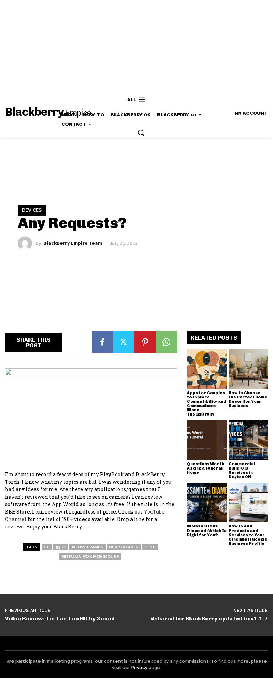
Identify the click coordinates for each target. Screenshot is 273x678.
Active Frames (87, 547)
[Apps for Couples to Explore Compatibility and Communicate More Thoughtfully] (207, 369)
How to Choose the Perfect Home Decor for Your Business (248, 399)
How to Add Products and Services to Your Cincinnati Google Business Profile (248, 535)
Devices (32, 210)
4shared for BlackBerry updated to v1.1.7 (209, 618)
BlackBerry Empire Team (72, 243)
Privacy (139, 667)
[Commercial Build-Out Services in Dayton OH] (248, 440)
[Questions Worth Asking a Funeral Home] (207, 440)
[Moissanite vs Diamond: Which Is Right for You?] (207, 502)
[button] (140, 132)
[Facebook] (102, 342)
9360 (60, 547)
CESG (150, 547)
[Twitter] (123, 342)
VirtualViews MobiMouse (90, 556)
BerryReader (124, 547)
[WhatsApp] (166, 342)
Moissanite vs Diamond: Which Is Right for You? (206, 530)
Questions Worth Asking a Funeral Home (205, 468)
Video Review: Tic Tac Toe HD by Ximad (60, 618)
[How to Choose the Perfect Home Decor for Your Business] (248, 369)
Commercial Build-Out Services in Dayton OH (242, 470)
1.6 (47, 547)
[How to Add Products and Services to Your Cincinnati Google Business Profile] (248, 502)
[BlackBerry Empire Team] (27, 243)
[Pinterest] (145, 342)
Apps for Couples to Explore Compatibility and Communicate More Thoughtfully (206, 404)
